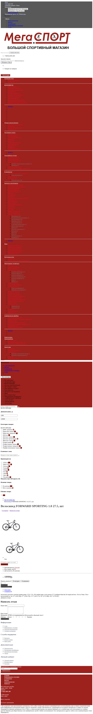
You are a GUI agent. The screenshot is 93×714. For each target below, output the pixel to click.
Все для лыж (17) (13, 136)
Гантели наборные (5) (18, 275)
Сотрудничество (13, 20)
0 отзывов (5, 510)
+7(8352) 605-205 (9, 56)
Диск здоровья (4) (13, 283)
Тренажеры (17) (12, 304)
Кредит (10, 22)
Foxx (5, 471)
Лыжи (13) (11, 141)
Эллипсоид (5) (16, 306)
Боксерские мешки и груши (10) (17, 173)
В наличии (7, 486)
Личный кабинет (9, 660)
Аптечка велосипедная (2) (15, 185)
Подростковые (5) (13, 98)
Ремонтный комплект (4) (15, 204)
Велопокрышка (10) (17, 219)
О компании (12, 24)
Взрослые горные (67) (14, 88)
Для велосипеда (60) (14, 214)
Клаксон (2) (15, 231)
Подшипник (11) (13, 201)
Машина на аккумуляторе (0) (16, 342)
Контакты (7, 638)
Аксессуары (7, 347)
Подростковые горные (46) (16, 100)
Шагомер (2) (12, 312)
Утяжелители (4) (13, 311)
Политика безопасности (10, 629)
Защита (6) (11, 348)
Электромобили (8, 339)
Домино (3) (11, 258)
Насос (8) (14, 232)
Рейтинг (3, 617)
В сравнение (25, 581)
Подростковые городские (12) (17, 101)
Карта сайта (7, 641)
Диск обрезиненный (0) (15, 285)
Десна (5, 475)
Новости (7, 683)
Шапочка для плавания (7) (19, 289)
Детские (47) (12, 91)
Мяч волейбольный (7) (14, 249)
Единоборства (8, 172)
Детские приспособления (11, 123)
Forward (6, 466)
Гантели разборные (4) (18, 278)
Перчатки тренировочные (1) (20, 355)
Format (5, 468)
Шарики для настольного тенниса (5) (22, 163)
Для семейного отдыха (10, 155)
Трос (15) (11, 209)
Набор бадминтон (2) (14, 160)
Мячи (5, 244)
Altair (5, 473)
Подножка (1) (12, 199)
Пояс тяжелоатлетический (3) (17, 299)
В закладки (15, 581)
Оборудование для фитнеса (11, 263)
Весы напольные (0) (14, 188)
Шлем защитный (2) (14, 213)
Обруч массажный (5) (14, 298)
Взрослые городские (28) (15, 90)
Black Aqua (7, 464)
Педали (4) (11, 196)
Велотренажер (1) (13, 268)
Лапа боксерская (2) (17, 175)
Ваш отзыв (4, 613)
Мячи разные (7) (13, 253)
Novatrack (7, 477)
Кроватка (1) (12, 129)
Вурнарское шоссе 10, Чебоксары (18, 9)
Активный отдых (9, 78)
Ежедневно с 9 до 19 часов (16, 11)
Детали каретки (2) (17, 222)
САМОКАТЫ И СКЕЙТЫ (11, 316)
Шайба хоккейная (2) (14, 149)
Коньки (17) (11, 139)
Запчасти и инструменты (11, 183)
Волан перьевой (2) (13, 80)
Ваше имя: (4, 605)
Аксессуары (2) (12, 134)
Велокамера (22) (16, 216)
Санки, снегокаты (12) (14, 142)
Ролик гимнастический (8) (15, 301)
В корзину (4, 585)
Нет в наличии (8, 488)
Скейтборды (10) (13, 325)
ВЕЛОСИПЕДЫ (8, 85)
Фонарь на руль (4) (13, 358)
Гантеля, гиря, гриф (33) (15, 270)
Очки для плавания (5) (18, 288)
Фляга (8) (10, 357)
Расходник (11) (12, 203)
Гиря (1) (14, 280)
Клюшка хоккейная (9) (14, 137)
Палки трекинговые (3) (15, 167)
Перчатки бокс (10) (17, 180)
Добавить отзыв (6, 598)
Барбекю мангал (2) (14, 157)
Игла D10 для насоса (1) (18, 229)
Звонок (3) (14, 227)
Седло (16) (11, 206)
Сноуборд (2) (12, 145)
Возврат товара (8, 639)
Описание (7, 590)
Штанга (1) (15, 281)
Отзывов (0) (8, 591)
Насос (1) (11, 193)
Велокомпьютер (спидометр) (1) (20, 217)
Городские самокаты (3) (15, 317)
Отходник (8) (12, 195)
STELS (6, 462)
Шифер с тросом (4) (14, 211)
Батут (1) (10, 265)
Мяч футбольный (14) (14, 252)
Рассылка (6, 663)
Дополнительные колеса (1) (19, 224)
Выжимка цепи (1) (17, 221)
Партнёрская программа (10, 651)
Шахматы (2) (15, 165)
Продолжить (4, 619)
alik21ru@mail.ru (13, 12)
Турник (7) (11, 309)
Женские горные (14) (14, 96)
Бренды (10, 106)
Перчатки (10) (12, 178)
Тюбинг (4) (11, 147)
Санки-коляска (8, 337)
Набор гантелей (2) (13, 293)
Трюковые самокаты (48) (15, 327)
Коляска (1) (11, 126)
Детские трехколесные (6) (15, 95)
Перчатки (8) (12, 352)
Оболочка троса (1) (17, 235)
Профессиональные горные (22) (17, 103)
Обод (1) (14, 234)
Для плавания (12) (13, 286)
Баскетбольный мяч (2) (15, 245)
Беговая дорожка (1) (14, 267)
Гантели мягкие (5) (17, 273)
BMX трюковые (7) (13, 86)
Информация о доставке (15, 25)
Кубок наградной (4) (14, 350)
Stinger (6, 470)
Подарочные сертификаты (11, 650)
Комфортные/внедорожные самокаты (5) (20, 319)
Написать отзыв (15, 510)
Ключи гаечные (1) (13, 190)
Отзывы (6, 675)
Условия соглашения (10, 631)
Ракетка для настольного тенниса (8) (19, 168)
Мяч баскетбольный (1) (15, 247)
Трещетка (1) (15, 237)
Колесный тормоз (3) (14, 191)
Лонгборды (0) (12, 321)
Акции (6, 653)
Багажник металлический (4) (16, 186)
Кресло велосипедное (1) (15, 127)
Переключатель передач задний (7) (18, 198)
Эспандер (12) (15, 307)
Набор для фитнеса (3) (14, 294)
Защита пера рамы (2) (18, 226)
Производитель (8, 648)
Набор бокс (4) (12, 177)
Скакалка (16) (12, 303)
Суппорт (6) (11, 208)
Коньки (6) (11, 82)
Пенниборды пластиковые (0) (16, 322)
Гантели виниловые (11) (18, 271)
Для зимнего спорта (9, 132)
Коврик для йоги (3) (14, 291)
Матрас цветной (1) (14, 159)
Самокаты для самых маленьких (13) (19, 324)
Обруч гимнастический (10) (16, 296)
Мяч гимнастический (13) (15, 250)
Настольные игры (9, 257)
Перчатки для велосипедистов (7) (21, 353)
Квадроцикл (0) (12, 340)
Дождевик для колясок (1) (15, 124)
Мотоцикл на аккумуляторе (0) (17, 343)
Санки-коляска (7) (13, 144)
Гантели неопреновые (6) (19, 276)
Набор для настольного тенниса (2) (18, 260)
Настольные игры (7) (14, 162)
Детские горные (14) (14, 93)
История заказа (8, 662)
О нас (10, 27)
